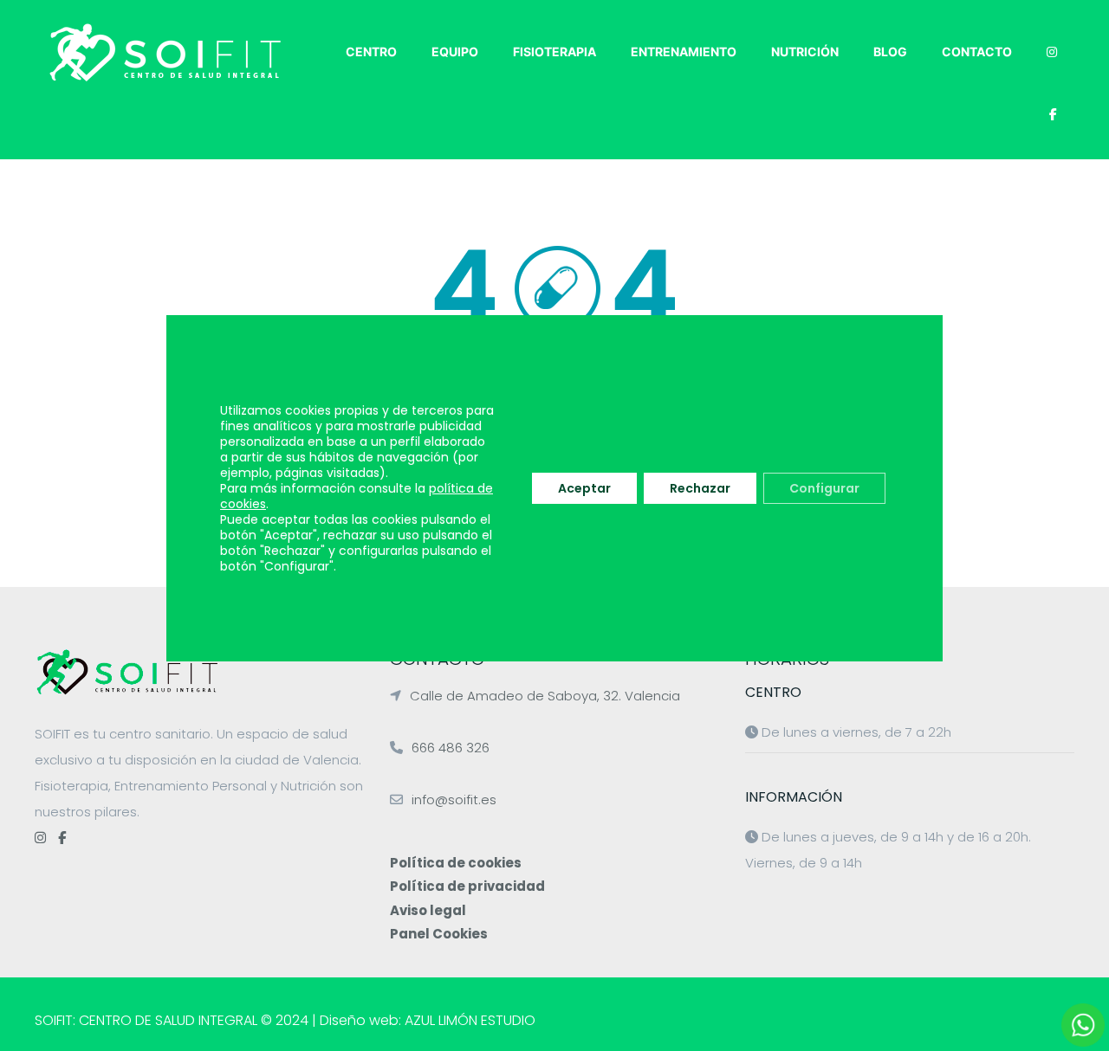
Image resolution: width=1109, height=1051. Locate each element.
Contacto (977, 51)
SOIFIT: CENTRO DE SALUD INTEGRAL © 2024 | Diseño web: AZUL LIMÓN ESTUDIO (285, 1020)
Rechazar (700, 488)
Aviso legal (428, 910)
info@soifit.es (454, 799)
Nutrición (805, 51)
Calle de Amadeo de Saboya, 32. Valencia (545, 696)
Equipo (454, 51)
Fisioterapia (554, 51)
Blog (890, 51)
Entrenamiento (683, 51)
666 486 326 (451, 747)
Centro (371, 51)
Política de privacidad (467, 886)
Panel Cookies (439, 934)
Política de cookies (456, 863)
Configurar (824, 488)
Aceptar (584, 488)
